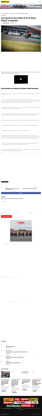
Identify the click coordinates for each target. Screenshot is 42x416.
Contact (40, 414)
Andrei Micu (4, 390)
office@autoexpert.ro (8, 408)
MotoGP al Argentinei (5, 181)
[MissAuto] (34, 402)
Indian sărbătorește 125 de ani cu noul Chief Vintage (14, 357)
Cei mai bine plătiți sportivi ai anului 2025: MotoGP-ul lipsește (5, 383)
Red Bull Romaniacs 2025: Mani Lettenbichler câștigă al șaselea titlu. (36, 383)
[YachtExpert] (28, 402)
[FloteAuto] (25, 399)
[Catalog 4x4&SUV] (27, 405)
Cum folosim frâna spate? (10, 346)
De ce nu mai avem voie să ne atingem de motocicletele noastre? (17, 352)
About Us (36, 414)
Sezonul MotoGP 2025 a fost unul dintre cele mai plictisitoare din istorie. (14, 383)
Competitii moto (6, 13)
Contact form (21, 409)
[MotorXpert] (33, 399)
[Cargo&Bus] (8, 402)
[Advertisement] (21, 62)
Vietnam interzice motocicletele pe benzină (13, 362)
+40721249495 (18, 408)
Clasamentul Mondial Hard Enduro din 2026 (26, 382)
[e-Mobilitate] (14, 405)
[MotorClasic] (19, 402)
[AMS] (17, 399)
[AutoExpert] (9, 399)
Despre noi (32, 414)
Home (2, 13)
